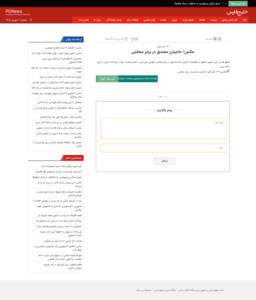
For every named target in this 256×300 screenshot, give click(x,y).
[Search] (31, 20)
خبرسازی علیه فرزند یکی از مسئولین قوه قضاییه (58, 172)
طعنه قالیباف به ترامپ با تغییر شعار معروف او (60, 215)
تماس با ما (84, 20)
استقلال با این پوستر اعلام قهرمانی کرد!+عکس (59, 102)
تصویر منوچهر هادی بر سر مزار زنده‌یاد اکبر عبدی (59, 122)
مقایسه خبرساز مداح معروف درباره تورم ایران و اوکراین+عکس (59, 193)
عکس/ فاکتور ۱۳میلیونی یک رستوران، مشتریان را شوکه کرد (58, 248)
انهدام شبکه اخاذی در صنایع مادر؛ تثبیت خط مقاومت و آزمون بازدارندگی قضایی (60, 257)
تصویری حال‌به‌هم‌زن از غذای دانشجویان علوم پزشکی (59, 208)
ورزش (174, 20)
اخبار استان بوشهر (230, 20)
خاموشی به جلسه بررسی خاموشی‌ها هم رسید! (59, 226)
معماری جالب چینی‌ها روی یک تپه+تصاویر (61, 117)
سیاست (213, 20)
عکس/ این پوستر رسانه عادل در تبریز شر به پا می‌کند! (60, 184)
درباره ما (97, 20)
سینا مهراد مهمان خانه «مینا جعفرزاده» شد (61, 166)
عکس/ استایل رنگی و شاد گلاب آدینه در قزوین (59, 128)
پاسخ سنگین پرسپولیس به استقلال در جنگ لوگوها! (197, 3)
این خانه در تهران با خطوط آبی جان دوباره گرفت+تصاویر (61, 233)
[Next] (225, 3)
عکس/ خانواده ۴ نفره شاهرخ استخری (63, 48)
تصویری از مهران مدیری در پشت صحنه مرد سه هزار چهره (56, 69)
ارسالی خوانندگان (114, 20)
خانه (245, 20)
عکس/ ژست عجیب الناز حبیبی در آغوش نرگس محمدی (59, 135)
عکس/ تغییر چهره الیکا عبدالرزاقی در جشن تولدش (57, 82)
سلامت (163, 20)
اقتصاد (202, 20)
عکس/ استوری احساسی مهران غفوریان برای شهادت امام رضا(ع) (57, 95)
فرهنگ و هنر (132, 20)
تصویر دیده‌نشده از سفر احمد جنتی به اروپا (61, 77)
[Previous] (223, 3)
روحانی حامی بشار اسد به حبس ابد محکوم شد (59, 221)
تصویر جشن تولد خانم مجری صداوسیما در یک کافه (56, 88)
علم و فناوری (149, 20)
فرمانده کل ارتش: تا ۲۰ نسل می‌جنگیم (63, 241)
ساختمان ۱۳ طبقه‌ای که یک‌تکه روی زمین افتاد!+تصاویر (62, 60)
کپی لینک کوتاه (107, 79)
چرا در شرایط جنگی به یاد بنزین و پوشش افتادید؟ (57, 201)
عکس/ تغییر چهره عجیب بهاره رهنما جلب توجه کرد (57, 53)
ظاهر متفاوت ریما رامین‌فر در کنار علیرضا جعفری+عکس (63, 266)
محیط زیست (188, 20)
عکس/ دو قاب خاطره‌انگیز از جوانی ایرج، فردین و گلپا (58, 109)
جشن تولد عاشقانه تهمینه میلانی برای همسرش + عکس (57, 144)
